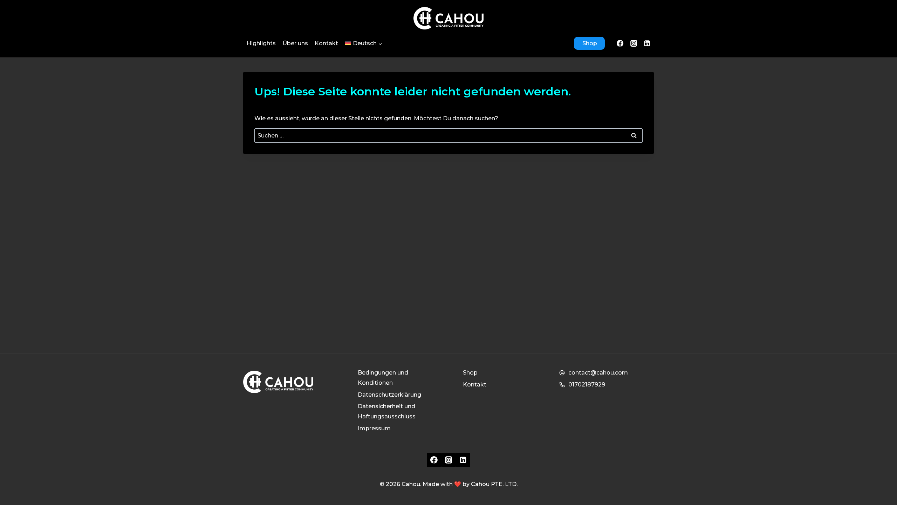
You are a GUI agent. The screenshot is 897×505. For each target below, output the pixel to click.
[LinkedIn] (647, 43)
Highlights (261, 43)
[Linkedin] (463, 460)
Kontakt (326, 43)
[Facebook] (620, 43)
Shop (589, 43)
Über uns (295, 43)
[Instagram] (633, 43)
